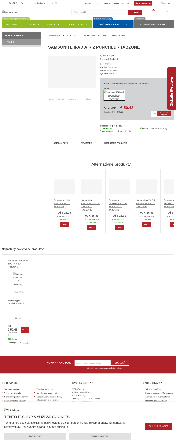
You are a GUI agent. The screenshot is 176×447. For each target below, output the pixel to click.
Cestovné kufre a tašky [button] (152, 24)
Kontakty (88, 3)
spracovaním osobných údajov (109, 368)
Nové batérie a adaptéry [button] (111, 24)
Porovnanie (24, 343)
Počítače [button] (32, 24)
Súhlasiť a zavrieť (158, 426)
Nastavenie (35, 436)
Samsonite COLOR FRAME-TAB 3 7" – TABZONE (145, 203)
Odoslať (120, 363)
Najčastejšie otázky (153, 389)
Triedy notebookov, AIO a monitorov (159, 393)
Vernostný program (11, 389)
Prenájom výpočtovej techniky (16, 397)
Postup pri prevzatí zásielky (156, 401)
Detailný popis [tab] (60, 143)
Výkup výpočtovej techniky (15, 401)
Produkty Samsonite (45, 389)
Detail (64, 224)
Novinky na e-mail (59, 362)
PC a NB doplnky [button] (76, 24)
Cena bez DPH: (110, 112)
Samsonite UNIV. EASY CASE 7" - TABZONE (62, 203)
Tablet (10, 42)
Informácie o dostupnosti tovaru (157, 397)
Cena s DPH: (111, 108)
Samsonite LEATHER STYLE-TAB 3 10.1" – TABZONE (118, 205)
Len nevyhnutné (99, 436)
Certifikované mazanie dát (47, 393)
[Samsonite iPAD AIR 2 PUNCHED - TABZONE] (18, 282)
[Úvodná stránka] (10, 12)
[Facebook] (52, 3)
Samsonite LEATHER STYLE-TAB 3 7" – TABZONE (90, 205)
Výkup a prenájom (143, 3)
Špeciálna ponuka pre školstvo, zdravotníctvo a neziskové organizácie (49, 400)
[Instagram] (56, 3)
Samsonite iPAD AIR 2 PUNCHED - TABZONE (18, 264)
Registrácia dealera (111, 3)
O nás (98, 3)
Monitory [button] (52, 24)
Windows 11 (126, 3)
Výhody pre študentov (13, 393)
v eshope (12, 343)
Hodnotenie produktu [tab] (115, 143)
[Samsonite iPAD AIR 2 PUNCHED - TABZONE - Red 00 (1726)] (114, 95)
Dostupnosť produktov (111, 126)
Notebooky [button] (11, 24)
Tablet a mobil (14, 35)
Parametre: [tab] (86, 143)
